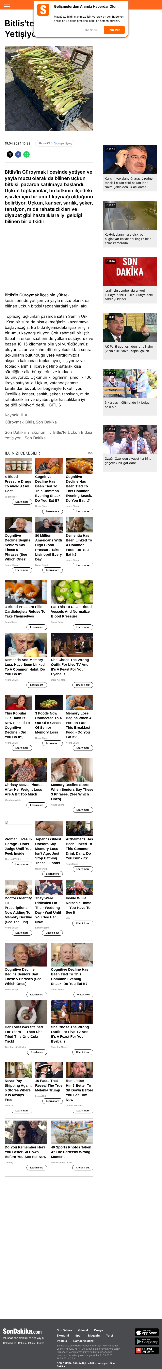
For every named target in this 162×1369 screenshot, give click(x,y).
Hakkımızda (9, 1342)
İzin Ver (114, 30)
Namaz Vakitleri (83, 1340)
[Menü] (7, 5)
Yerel (109, 1335)
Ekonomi (63, 1335)
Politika (62, 1340)
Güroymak (29, 295)
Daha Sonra (90, 30)
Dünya (98, 1330)
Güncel (83, 1330)
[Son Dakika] (23, 1331)
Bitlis (9, 295)
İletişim (31, 1342)
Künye (40, 1342)
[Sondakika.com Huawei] (147, 1350)
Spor (78, 1335)
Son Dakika (64, 1330)
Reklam (22, 1342)
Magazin (94, 1335)
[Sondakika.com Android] (147, 1341)
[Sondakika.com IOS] (147, 1332)
